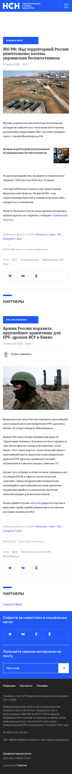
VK (59, 234)
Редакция (9, 685)
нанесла (35, 503)
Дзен (52, 234)
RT (57, 463)
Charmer (22, 765)
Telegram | (10, 239)
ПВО (5, 264)
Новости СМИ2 (12, 604)
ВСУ (14, 259)
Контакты (26, 685)
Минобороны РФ (52, 259)
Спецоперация (29, 259)
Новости (41, 234)
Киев (15, 551)
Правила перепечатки (17, 753)
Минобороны (11, 556)
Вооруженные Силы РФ (36, 551)
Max (19, 239)
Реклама (42, 685)
